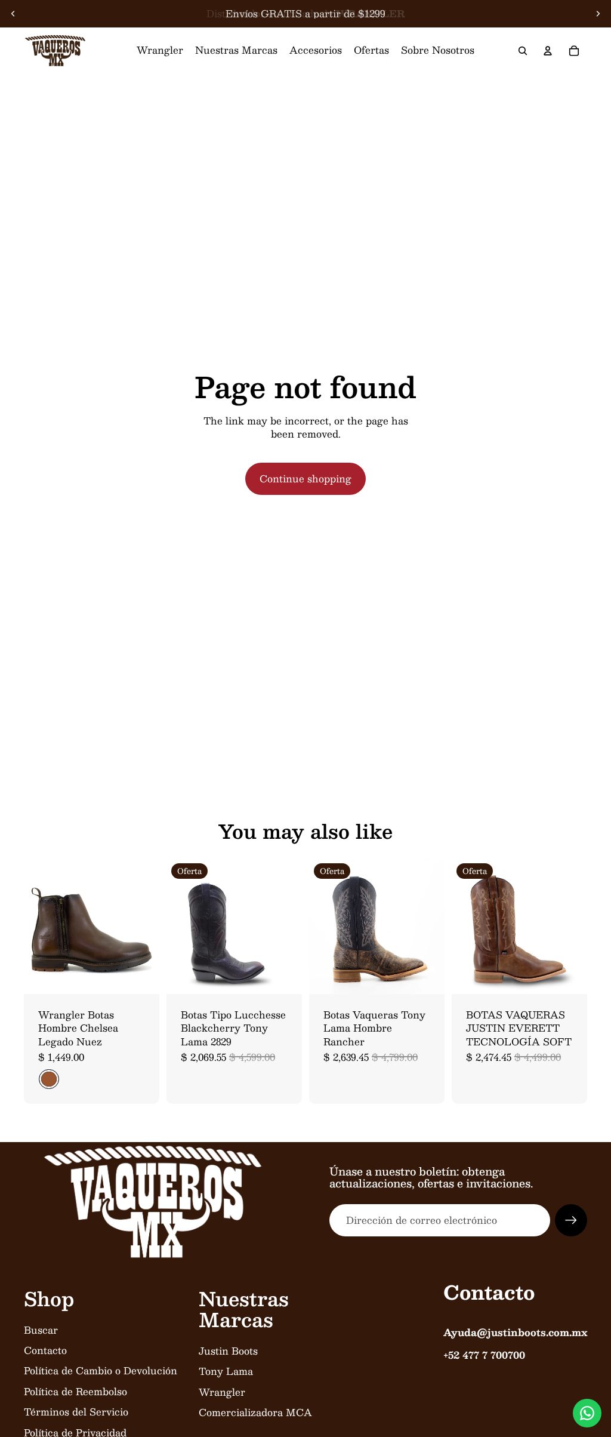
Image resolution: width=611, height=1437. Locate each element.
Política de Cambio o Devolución (100, 1370)
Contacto (45, 1350)
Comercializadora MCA (255, 1412)
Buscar (41, 1330)
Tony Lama (226, 1371)
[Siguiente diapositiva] (598, 14)
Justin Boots (228, 1351)
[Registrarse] (571, 1220)
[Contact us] (587, 1413)
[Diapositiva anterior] (13, 14)
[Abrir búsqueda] (523, 51)
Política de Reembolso (75, 1391)
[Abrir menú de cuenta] (548, 51)
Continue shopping (305, 478)
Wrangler (222, 1392)
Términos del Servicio (76, 1412)
